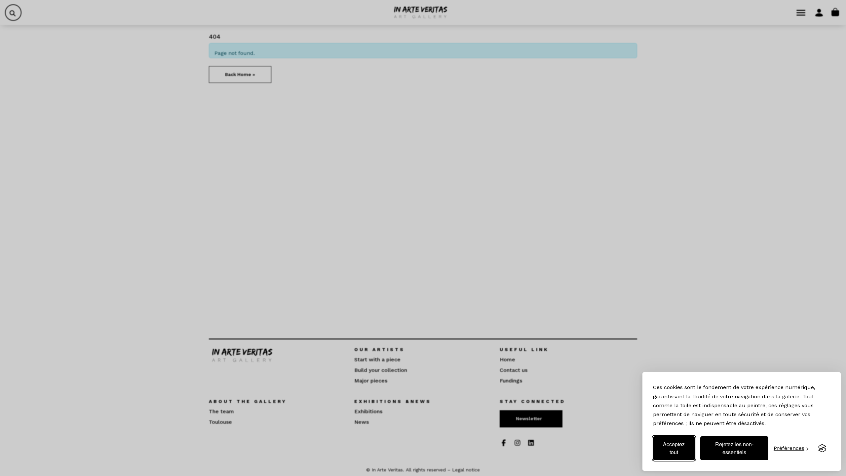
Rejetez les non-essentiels (734, 448)
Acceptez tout (674, 448)
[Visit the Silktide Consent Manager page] (822, 448)
